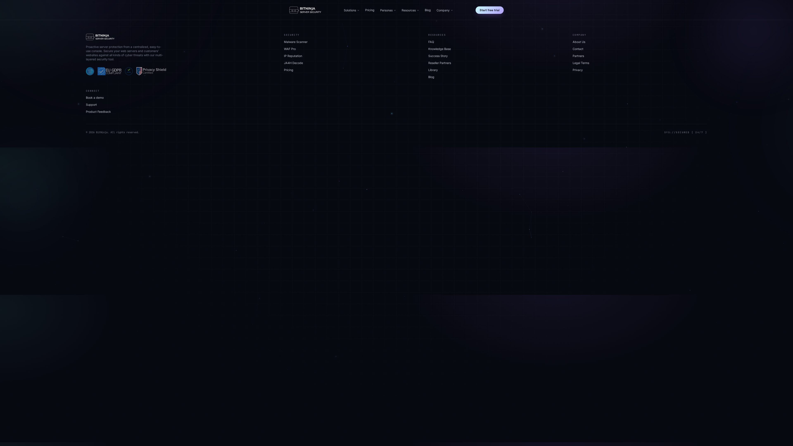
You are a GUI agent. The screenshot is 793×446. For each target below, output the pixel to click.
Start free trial (490, 10)
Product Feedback (98, 111)
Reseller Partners (439, 63)
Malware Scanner (295, 42)
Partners (578, 56)
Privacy (578, 70)
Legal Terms (581, 63)
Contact (578, 49)
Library (433, 70)
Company (443, 10)
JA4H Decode (293, 63)
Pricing (369, 10)
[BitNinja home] (305, 10)
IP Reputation (293, 56)
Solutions (350, 10)
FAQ (431, 42)
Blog (428, 10)
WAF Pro (290, 49)
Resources (409, 10)
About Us (579, 42)
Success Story (438, 56)
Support (91, 104)
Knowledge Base (439, 49)
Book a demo (95, 97)
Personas (386, 10)
